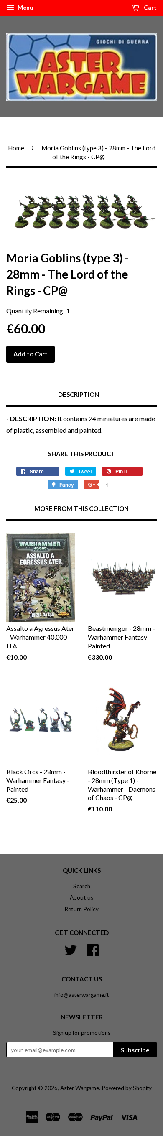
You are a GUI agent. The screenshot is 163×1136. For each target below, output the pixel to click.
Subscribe (135, 1050)
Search (81, 886)
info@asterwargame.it (81, 994)
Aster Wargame (79, 1088)
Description (78, 394)
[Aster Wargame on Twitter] (70, 949)
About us (81, 897)
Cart (150, 7)
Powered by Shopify (127, 1088)
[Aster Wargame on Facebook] (93, 949)
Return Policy (81, 909)
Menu (24, 7)
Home (16, 148)
